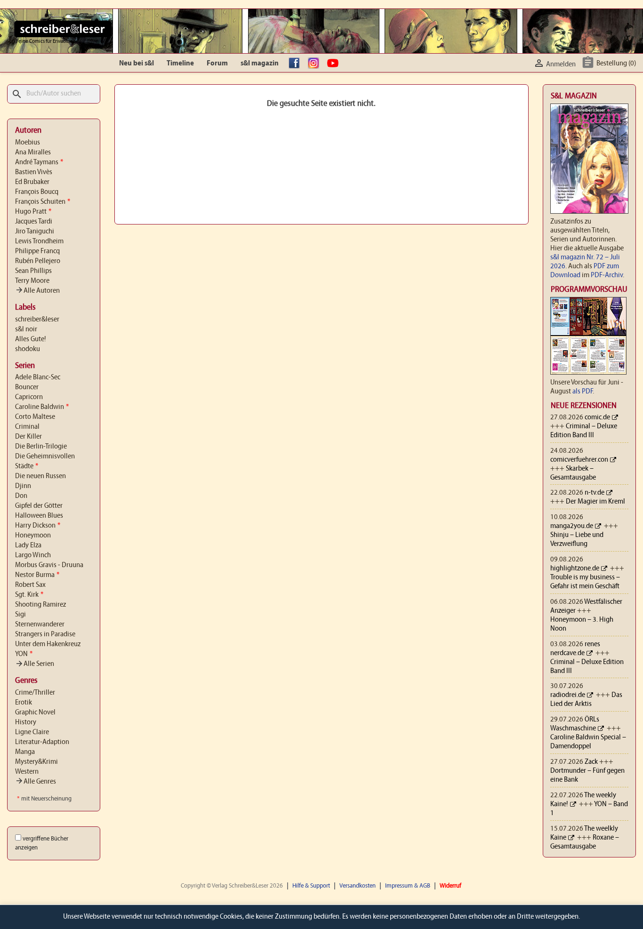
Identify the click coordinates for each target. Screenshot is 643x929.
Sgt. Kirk (29, 595)
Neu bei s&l (136, 63)
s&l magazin (260, 63)
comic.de (597, 417)
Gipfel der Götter (39, 506)
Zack (591, 762)
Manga (25, 752)
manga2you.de (571, 526)
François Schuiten (42, 202)
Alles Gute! (30, 339)
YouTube (335, 63)
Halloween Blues (39, 516)
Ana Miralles (33, 152)
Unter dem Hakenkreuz (47, 644)
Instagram (316, 63)
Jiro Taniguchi (34, 231)
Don (21, 496)
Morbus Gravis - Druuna (49, 565)
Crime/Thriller (35, 693)
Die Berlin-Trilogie (41, 446)
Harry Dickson (37, 525)
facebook (296, 63)
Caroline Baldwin (42, 407)
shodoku (27, 349)
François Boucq (36, 192)
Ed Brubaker (32, 182)
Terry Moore (32, 281)
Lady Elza (28, 545)
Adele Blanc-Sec (37, 377)
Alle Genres (35, 781)
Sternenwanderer (39, 624)
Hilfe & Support (311, 885)
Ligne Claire (32, 732)
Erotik (23, 702)
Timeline (180, 63)
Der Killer (28, 436)
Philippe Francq (37, 251)
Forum (217, 63)
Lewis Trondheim (39, 241)
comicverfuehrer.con (579, 460)
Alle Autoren (37, 291)
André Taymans (39, 162)
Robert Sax (30, 585)
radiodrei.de (567, 695)
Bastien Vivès (33, 172)
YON (23, 654)
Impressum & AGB (407, 885)
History (25, 722)
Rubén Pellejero (37, 261)
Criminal (27, 427)
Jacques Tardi (33, 221)
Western (27, 772)
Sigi (20, 614)
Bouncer (27, 387)
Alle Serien (34, 664)
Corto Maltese (35, 417)
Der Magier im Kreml (595, 501)
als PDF (582, 391)
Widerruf (450, 885)
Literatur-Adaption (42, 742)
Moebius (27, 142)
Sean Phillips (33, 271)
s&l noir (26, 329)
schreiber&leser (37, 319)
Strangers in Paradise (45, 634)
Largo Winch (33, 555)
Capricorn (29, 397)
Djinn (23, 486)
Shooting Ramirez (40, 605)
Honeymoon (33, 535)
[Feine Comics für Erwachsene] (63, 29)
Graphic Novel (35, 712)
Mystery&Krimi (36, 762)
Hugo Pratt (33, 212)
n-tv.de (594, 493)
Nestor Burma (37, 575)
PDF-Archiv (607, 275)
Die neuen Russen (40, 476)
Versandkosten (357, 885)
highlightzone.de (574, 568)
